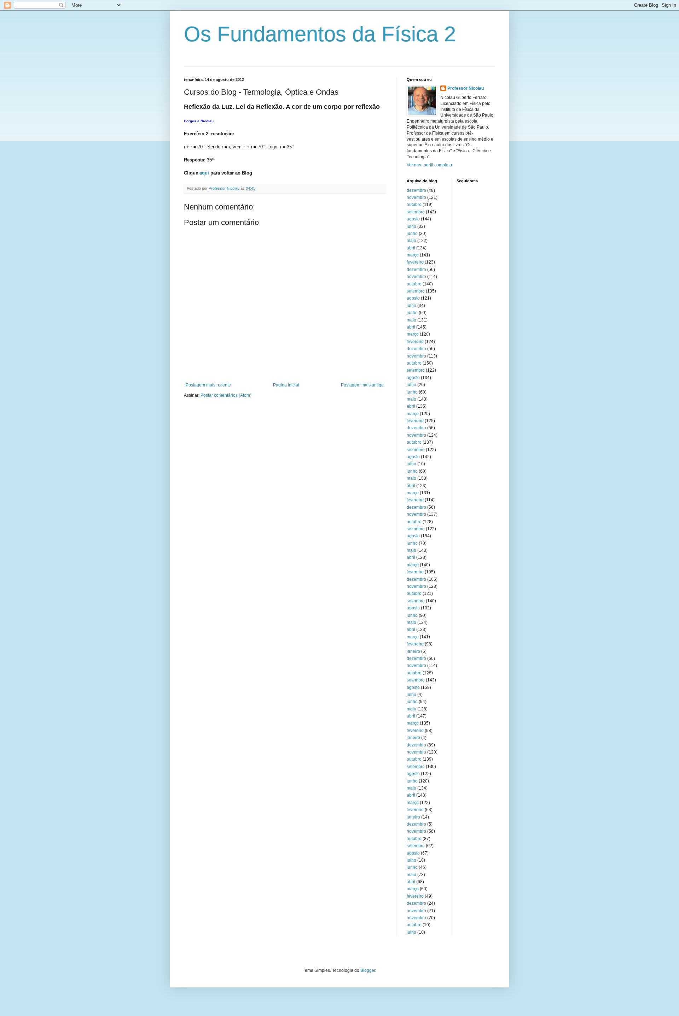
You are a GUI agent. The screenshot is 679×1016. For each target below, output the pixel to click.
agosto (413, 219)
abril (411, 248)
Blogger (367, 970)
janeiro (413, 651)
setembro (416, 211)
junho (412, 233)
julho (411, 226)
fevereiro (415, 262)
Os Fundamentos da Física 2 (320, 34)
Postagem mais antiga (362, 385)
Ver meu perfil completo (429, 165)
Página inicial (286, 385)
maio (411, 240)
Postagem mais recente (208, 385)
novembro (416, 197)
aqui (204, 173)
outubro (414, 204)
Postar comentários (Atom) (226, 395)
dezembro (416, 190)
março (413, 255)
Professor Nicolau (465, 88)
